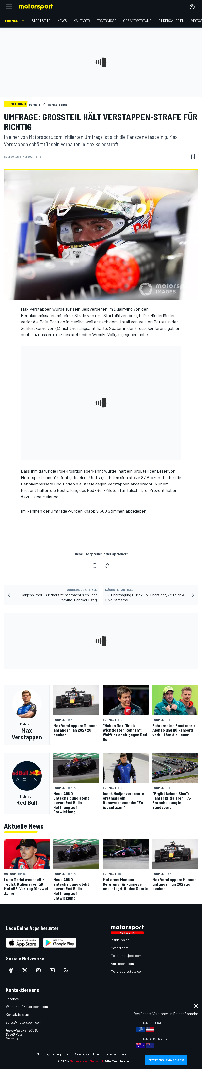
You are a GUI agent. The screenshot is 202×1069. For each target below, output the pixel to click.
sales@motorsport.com (24, 1022)
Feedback (13, 999)
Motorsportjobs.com (126, 955)
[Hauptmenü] (9, 7)
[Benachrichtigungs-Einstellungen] (107, 566)
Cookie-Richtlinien (87, 1054)
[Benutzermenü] (192, 7)
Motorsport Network (87, 1061)
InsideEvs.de (120, 940)
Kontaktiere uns (18, 1014)
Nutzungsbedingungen (53, 1054)
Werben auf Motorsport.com (27, 1006)
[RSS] (66, 970)
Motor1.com (119, 948)
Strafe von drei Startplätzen (101, 315)
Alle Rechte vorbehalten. (125, 1061)
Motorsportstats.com (127, 971)
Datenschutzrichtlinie (120, 1054)
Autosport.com (122, 963)
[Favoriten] (193, 156)
